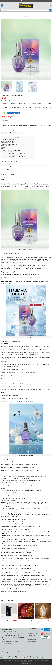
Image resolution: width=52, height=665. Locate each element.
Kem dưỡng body (15, 660)
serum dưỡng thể (24, 657)
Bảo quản (4, 148)
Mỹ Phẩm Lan (41, 125)
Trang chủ (22, 13)
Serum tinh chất (28, 13)
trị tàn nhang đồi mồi (19, 656)
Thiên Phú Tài (7, 126)
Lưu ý (3, 147)
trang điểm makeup (31, 657)
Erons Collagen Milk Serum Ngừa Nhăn (23, 620)
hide (20, 137)
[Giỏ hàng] (50, 5)
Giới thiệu (3, 645)
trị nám (14, 656)
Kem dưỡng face (22, 660)
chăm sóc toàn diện (39, 657)
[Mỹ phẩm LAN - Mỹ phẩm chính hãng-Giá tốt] (26, 5)
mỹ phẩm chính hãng (33, 125)
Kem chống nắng (7, 660)
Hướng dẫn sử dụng (6, 145)
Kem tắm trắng (37, 660)
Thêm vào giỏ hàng (14, 113)
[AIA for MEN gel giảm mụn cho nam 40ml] (9, 611)
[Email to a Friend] (9, 130)
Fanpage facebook (14, 641)
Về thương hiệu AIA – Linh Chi (8, 141)
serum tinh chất (43, 656)
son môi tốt (4, 657)
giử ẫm (10, 656)
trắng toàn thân (31, 656)
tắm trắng (26, 656)
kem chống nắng (16, 657)
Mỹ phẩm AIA (25, 125)
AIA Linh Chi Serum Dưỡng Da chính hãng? (11, 154)
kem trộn (45, 657)
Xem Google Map (5, 641)
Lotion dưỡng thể (44, 660)
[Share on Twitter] (6, 130)
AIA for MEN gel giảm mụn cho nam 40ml (6, 620)
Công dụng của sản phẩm (8, 142)
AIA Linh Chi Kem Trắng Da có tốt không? (11, 151)
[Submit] (50, 10)
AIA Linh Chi (6, 125)
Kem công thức (30, 660)
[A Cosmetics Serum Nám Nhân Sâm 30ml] (43, 611)
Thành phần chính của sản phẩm (9, 144)
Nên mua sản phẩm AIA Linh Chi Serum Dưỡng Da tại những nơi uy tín (18, 158)
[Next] (49, 49)
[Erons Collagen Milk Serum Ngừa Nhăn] (26, 611)
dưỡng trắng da (19, 125)
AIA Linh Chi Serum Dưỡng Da (8, 139)
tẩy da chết (38, 656)
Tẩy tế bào (30, 661)
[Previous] (3, 49)
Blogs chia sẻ (4, 648)
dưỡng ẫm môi (10, 657)
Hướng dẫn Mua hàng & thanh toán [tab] (14, 132)
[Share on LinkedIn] (13, 130)
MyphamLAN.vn (23, 663)
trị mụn (2, 656)
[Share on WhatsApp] (2, 130)
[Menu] (2, 5)
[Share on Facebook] (4, 130)
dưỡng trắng (6, 656)
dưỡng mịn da (12, 125)
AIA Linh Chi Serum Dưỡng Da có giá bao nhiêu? (13, 156)
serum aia (46, 125)
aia (3, 125)
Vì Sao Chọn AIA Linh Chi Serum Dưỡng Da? (11, 150)
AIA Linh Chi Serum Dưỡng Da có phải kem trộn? (13, 153)
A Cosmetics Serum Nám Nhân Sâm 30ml (40, 620)
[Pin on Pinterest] (11, 130)
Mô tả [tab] (2, 132)
